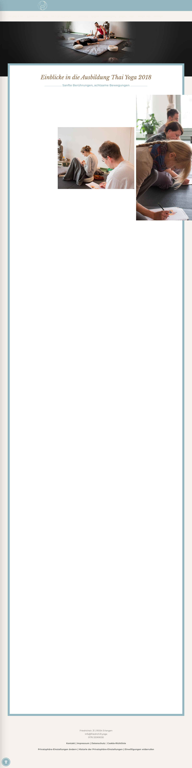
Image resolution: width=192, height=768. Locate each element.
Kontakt (70, 743)
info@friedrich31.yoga (96, 734)
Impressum (83, 743)
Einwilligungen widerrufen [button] (139, 749)
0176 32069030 (96, 737)
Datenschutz (98, 743)
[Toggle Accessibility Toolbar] (6, 762)
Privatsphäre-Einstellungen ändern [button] (57, 749)
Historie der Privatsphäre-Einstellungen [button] (101, 749)
